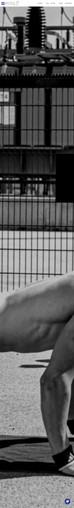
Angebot (40, 3)
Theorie (61, 3)
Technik (53, 3)
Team (47, 3)
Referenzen (68, 3)
